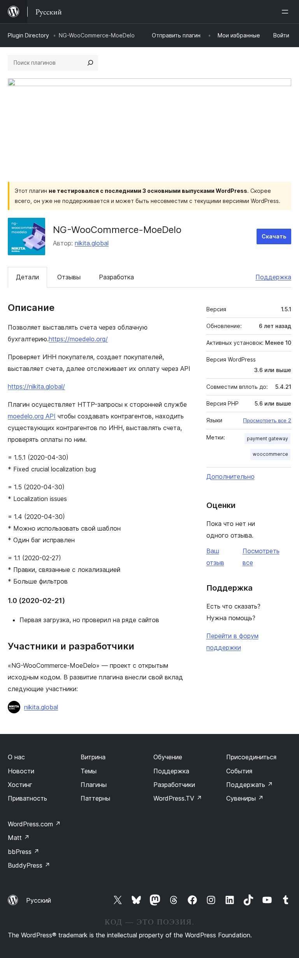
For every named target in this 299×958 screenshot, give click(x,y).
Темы (89, 771)
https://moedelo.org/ (78, 339)
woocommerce (270, 454)
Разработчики (174, 785)
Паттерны (95, 798)
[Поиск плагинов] (90, 63)
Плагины (94, 785)
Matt (19, 838)
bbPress (23, 852)
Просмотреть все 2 (267, 420)
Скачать (274, 236)
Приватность (27, 798)
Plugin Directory (28, 35)
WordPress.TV (177, 798)
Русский (38, 900)
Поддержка (273, 277)
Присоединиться (251, 757)
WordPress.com (34, 824)
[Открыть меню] (286, 11)
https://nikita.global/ (36, 386)
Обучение (167, 757)
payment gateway (267, 438)
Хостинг (20, 785)
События (239, 771)
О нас (16, 757)
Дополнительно (230, 476)
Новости (21, 771)
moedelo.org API (32, 416)
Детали (27, 277)
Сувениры (245, 798)
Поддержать (249, 785)
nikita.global (92, 243)
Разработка (116, 277)
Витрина (93, 757)
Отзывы (69, 277)
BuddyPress (29, 865)
